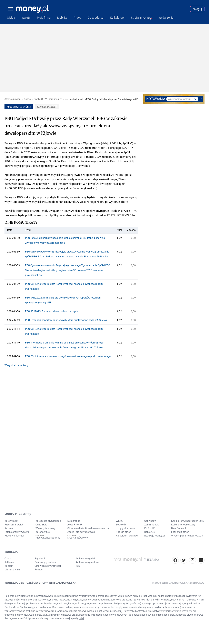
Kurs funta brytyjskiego (48, 521)
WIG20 (119, 521)
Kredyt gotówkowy (77, 537)
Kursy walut (11, 521)
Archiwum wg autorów (88, 562)
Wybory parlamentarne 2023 (187, 535)
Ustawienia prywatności (47, 565)
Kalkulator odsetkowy (183, 524)
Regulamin (40, 558)
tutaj (81, 618)
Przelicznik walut (13, 524)
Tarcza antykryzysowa (16, 532)
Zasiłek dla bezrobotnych (81, 532)
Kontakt (8, 565)
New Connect (178, 528)
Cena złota (41, 524)
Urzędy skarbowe (125, 528)
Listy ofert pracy (180, 532)
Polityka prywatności (46, 562)
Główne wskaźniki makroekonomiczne (88, 528)
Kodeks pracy (123, 532)
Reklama (9, 562)
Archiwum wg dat (85, 558)
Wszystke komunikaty (16, 365)
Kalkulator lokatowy (127, 535)
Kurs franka (73, 521)
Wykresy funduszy (46, 528)
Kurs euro (9, 528)
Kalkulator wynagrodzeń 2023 (188, 521)
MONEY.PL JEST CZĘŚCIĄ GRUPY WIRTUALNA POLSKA (40, 582)
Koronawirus (43, 532)
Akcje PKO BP (74, 524)
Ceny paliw (150, 521)
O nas (7, 558)
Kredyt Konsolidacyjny (48, 537)
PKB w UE (149, 528)
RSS (78, 565)
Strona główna (12, 99)
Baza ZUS (149, 532)
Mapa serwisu (12, 569)
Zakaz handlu (151, 524)
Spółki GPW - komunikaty (48, 99)
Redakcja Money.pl (154, 535)
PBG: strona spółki (19, 106)
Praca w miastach (14, 535)
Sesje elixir (121, 524)
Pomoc (38, 569)
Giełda (27, 99)
